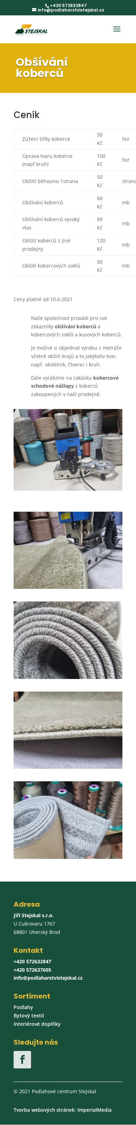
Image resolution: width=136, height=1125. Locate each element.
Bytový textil (29, 1015)
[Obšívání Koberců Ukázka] (68, 767)
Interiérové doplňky (37, 1024)
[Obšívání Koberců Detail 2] (68, 857)
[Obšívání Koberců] (68, 677)
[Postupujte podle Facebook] (22, 1059)
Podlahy (23, 1007)
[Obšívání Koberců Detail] (68, 587)
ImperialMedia (94, 1109)
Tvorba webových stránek (44, 1109)
